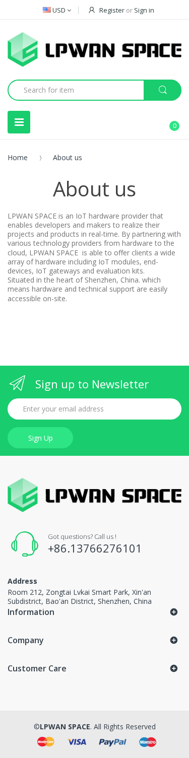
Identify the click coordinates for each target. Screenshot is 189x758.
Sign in (144, 10)
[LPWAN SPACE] (94, 49)
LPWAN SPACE (65, 726)
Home (18, 157)
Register (111, 10)
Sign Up (40, 438)
